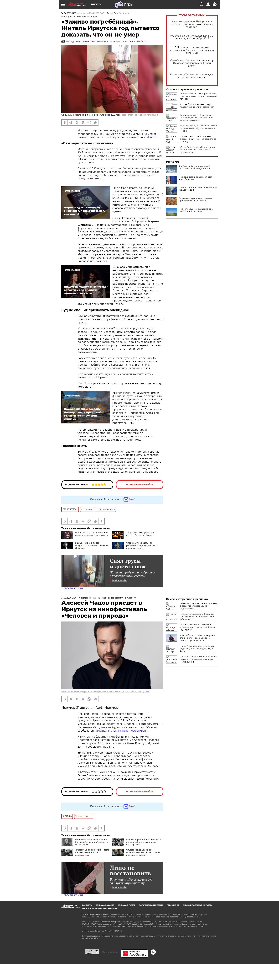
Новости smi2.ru (72, 588)
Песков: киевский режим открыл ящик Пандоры (195, 178)
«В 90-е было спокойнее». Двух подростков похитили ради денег (197, 105)
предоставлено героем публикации (139, 115)
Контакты (87, 905)
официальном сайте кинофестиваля (122, 730)
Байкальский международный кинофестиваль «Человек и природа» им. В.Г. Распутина (105, 691)
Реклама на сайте (105, 905)
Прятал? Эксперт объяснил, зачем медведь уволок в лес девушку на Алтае (197, 648)
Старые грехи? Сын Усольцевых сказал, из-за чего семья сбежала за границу (198, 139)
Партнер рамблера (110, 952)
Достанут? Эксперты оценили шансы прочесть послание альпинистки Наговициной (198, 659)
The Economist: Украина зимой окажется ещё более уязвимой (194, 167)
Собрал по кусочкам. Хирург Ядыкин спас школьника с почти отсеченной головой (198, 96)
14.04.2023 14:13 (68, 13)
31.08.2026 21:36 (68, 598)
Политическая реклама (151, 905)
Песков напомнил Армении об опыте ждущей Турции (198, 189)
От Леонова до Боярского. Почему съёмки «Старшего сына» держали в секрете (143, 852)
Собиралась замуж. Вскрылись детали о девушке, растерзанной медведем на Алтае (196, 117)
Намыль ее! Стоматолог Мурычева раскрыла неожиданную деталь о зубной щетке (197, 616)
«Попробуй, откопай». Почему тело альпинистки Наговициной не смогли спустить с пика (198, 638)
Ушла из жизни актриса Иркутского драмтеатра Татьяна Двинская (91, 545)
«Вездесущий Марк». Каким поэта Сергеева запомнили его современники (92, 852)
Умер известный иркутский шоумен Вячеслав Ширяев (140, 533)
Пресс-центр (173, 905)
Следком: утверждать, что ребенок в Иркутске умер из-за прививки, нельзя (142, 545)
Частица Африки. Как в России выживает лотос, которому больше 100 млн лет (197, 627)
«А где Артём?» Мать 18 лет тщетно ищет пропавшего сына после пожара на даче (197, 149)
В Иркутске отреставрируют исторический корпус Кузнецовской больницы (192, 50)
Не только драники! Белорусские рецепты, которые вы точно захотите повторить (192, 24)
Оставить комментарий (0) (139, 484)
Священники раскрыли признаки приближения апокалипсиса (195, 199)
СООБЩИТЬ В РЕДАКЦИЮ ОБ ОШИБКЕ (99, 908)
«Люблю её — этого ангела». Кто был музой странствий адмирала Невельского (91, 842)
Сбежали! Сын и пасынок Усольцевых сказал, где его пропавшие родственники (199, 606)
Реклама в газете (126, 905)
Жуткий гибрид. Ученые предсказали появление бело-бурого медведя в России (198, 128)
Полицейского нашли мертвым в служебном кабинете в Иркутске (91, 533)
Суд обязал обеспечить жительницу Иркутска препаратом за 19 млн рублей (191, 63)
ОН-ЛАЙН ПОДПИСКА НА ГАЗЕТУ (197, 905)
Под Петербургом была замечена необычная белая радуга (196, 210)
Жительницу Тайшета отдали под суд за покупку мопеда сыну (192, 76)
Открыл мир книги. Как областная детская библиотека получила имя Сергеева (143, 842)
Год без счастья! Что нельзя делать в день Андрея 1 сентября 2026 (191, 37)
